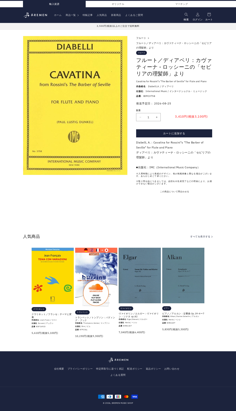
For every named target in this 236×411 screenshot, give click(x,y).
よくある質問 (118, 374)
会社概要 (59, 368)
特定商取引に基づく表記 (110, 368)
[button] (72, 15)
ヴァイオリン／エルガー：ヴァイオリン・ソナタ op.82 (139, 315)
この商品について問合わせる (174, 191)
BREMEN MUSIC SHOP (122, 403)
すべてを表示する (200, 236)
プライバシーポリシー (80, 368)
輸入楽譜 (54, 4)
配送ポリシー (134, 368)
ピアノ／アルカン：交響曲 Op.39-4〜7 (183, 313)
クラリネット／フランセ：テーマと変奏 (52, 316)
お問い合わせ (172, 368)
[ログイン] (197, 14)
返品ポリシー (153, 368)
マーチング (181, 4)
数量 (138, 110)
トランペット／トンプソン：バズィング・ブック (95, 319)
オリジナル (118, 4)
